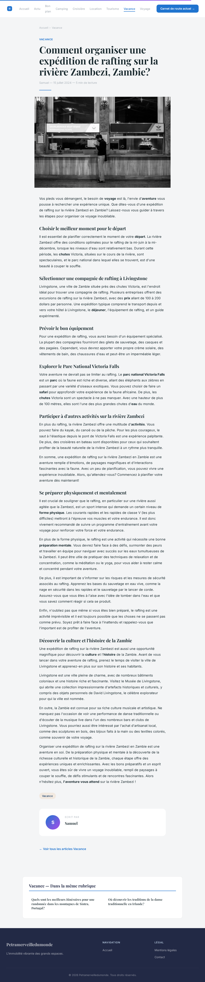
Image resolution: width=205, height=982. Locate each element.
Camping (62, 8)
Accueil (24, 8)
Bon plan (48, 8)
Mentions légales (166, 950)
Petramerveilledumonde (29, 944)
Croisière (79, 8)
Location (95, 8)
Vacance (129, 8)
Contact (160, 957)
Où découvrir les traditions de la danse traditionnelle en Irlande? (135, 901)
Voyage (145, 8)
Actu (37, 8)
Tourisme (112, 8)
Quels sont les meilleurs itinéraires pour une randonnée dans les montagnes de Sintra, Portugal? (62, 903)
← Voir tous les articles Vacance (62, 849)
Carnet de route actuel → (177, 8)
